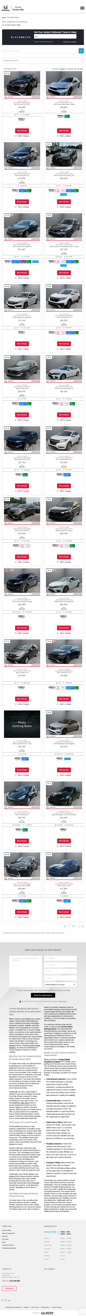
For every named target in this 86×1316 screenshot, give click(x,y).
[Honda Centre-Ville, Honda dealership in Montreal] (13, 8)
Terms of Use (35, 1307)
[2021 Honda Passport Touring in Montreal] (22, 582)
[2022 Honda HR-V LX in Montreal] (22, 156)
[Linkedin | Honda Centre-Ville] (9, 1300)
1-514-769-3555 (14, 1281)
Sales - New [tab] (65, 1232)
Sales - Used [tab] (66, 1234)
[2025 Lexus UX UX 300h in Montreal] (22, 866)
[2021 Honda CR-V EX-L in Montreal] (22, 85)
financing (12, 1045)
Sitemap (26, 1307)
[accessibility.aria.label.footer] (47, 1313)
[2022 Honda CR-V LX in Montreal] (22, 511)
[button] (16, 136)
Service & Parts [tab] (50, 1232)
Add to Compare (23, 136)
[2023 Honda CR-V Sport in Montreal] (64, 511)
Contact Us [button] (9, 1288)
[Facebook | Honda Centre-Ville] (2, 1300)
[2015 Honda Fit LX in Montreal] (22, 653)
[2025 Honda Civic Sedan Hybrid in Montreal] (64, 85)
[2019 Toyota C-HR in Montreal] (64, 866)
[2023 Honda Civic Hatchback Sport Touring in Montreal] (64, 227)
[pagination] (80, 926)
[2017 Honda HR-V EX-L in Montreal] (64, 440)
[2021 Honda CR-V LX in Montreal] (64, 298)
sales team (25, 1103)
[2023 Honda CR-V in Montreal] (22, 369)
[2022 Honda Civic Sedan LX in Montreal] (22, 227)
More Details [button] (22, 131)
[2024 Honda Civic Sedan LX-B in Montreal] (64, 156)
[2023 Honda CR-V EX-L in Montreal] (22, 440)
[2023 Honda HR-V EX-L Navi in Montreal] (22, 724)
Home (4, 17)
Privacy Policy (62, 1001)
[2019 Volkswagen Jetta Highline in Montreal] (64, 724)
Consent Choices (56, 1307)
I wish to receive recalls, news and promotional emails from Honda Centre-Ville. (44, 990)
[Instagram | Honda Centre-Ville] (6, 1300)
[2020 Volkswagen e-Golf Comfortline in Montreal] (64, 795)
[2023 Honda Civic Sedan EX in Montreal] (64, 582)
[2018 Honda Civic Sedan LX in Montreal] (22, 298)
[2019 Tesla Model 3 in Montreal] (22, 795)
